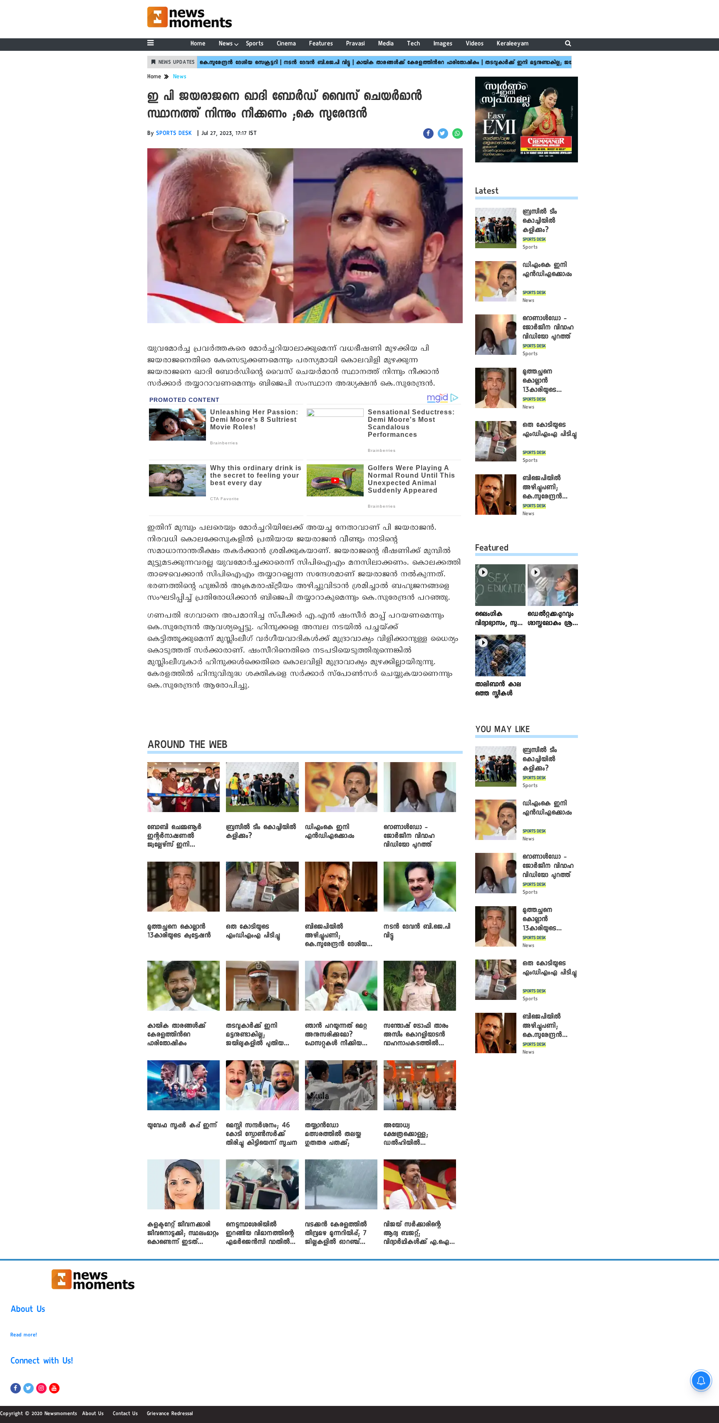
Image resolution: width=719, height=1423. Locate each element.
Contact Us (125, 1414)
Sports (254, 44)
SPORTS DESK (174, 134)
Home (198, 44)
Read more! (23, 1335)
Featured (491, 549)
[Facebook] (15, 1388)
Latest (487, 192)
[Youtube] (54, 1388)
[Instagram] (41, 1388)
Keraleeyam (513, 44)
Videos (474, 44)
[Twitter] (28, 1388)
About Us (27, 1311)
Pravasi (355, 44)
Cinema (286, 44)
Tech (413, 44)
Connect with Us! (41, 1362)
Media (386, 44)
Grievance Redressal (170, 1414)
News (226, 44)
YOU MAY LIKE (502, 731)
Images (443, 44)
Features (321, 44)
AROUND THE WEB (187, 746)
